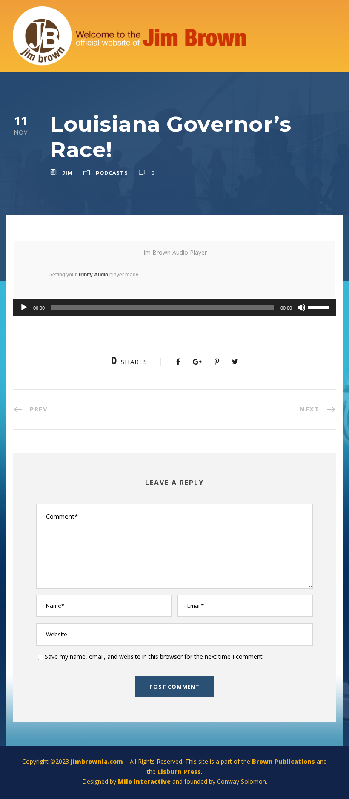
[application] (174, 307)
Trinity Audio (93, 275)
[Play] (24, 307)
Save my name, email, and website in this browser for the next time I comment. (154, 656)
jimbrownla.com (97, 761)
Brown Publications (283, 761)
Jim (68, 173)
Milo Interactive (145, 781)
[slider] (320, 306)
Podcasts (112, 173)
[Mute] (301, 307)
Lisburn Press (179, 771)
